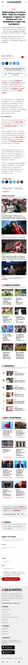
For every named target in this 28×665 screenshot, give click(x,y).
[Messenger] (17, 63)
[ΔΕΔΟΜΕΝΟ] (14, 2)
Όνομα (4, 558)
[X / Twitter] (6, 63)
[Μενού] (2, 2)
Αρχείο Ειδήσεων (6, 609)
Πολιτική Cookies (6, 614)
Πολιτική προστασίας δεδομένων (10, 617)
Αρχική (3, 6)
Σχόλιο (4, 544)
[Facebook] (3, 63)
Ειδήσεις (21, 506)
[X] (26, 514)
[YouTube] (19, 662)
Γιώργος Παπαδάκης (7, 55)
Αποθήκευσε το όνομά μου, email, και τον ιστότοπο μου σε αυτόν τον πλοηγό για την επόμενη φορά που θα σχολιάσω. (14, 574)
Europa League (18, 188)
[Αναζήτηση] (25, 2)
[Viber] (14, 63)
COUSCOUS (5, 631)
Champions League (7, 188)
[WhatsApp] (10, 63)
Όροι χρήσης (5, 619)
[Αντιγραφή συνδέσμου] (21, 181)
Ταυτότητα (4, 612)
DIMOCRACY (5, 634)
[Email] (17, 181)
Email (4, 565)
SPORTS (8, 6)
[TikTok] (11, 662)
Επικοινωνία (5, 622)
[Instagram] (22, 514)
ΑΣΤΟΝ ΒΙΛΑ (5, 191)
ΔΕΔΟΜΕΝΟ (16, 510)
